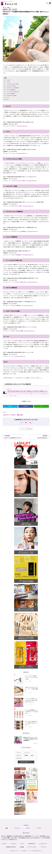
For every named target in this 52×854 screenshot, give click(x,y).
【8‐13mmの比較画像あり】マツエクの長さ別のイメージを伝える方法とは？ (31, 711)
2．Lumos (7, 82)
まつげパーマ (7, 415)
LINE (41, 406)
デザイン (26, 692)
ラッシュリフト (27, 752)
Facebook (26, 406)
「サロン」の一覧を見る (26, 429)
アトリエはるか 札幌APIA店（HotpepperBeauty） (24, 282)
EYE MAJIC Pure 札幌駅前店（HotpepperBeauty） (25, 231)
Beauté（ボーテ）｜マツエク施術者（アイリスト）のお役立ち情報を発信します (27, 850)
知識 (7, 828)
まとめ (6, 99)
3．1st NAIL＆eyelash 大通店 (11, 84)
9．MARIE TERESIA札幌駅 (11, 95)
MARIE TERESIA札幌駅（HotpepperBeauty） (23, 331)
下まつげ (14, 415)
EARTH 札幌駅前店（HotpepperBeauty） (22, 305)
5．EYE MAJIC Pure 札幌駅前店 (12, 87)
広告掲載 (22, 847)
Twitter (10, 406)
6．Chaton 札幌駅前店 (10, 89)
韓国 (32, 755)
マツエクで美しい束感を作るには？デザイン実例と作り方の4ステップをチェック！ (31, 723)
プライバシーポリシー (32, 847)
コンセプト (4, 843)
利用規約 (8, 847)
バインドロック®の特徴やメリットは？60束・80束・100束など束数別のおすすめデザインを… (31, 700)
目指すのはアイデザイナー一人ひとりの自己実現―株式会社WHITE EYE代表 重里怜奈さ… (30, 739)
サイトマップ (44, 847)
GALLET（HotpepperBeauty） (19, 126)
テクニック (17, 828)
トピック (22, 843)
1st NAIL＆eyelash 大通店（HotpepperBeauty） (24, 180)
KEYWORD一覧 (32, 843)
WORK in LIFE (19, 758)
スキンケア (19, 752)
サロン (5, 9)
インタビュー (35, 743)
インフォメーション (43, 843)
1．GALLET (7, 80)
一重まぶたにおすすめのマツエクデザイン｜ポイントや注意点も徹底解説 (31, 689)
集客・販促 (19, 415)
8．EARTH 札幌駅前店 (10, 93)
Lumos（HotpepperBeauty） (19, 153)
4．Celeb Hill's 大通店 (10, 86)
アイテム (26, 681)
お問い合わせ (13, 847)
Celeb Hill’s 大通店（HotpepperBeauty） (22, 206)
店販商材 (26, 755)
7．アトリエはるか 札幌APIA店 (12, 91)
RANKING (26, 672)
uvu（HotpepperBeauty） (18, 356)
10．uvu (7, 97)
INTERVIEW (26, 733)
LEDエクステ (19, 755)
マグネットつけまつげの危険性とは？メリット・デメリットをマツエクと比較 (31, 677)
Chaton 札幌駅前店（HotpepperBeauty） (22, 255)
